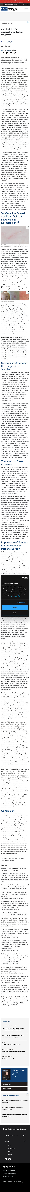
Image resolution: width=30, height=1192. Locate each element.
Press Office (11, 1148)
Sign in (10, 1151)
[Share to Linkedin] (7, 52)
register (9, 50)
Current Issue (6, 1084)
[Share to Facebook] (3, 52)
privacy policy (15, 596)
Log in (3, 50)
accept (15, 607)
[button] (15, 52)
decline (15, 613)
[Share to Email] (11, 52)
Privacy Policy (14, 1183)
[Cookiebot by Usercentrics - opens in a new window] (21, 578)
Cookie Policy (6, 1183)
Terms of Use (21, 1183)
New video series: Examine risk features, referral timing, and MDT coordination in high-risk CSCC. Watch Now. (15, 1)
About (9, 1146)
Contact (10, 1154)
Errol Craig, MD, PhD (7, 42)
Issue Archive (6, 1088)
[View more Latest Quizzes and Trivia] (27, 1094)
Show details (21, 602)
